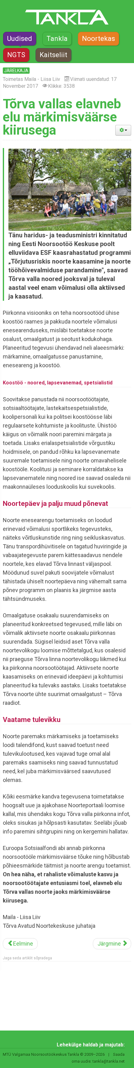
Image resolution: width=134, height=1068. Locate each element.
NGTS (16, 55)
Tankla (57, 38)
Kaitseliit (53, 55)
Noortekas (98, 38)
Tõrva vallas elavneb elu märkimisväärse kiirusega (62, 117)
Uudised (19, 38)
